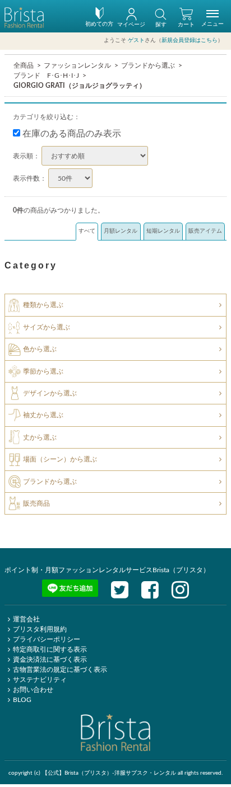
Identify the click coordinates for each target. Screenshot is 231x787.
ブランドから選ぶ (148, 65)
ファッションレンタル (77, 65)
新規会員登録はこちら (189, 40)
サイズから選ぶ (46, 327)
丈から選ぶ (40, 437)
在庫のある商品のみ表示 (70, 133)
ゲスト (136, 40)
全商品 (23, 65)
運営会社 (26, 619)
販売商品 (36, 503)
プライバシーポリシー (46, 639)
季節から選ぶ (43, 370)
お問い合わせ (33, 689)
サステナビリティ (40, 679)
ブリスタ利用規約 (40, 629)
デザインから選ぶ (50, 393)
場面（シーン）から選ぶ (60, 459)
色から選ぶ (40, 349)
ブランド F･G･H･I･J (46, 75)
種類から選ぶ (43, 304)
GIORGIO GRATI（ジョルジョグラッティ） (79, 85)
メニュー (212, 24)
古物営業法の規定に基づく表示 (60, 669)
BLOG (22, 699)
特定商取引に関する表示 (50, 649)
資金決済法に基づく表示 (50, 659)
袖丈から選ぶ (43, 415)
